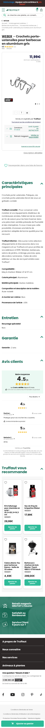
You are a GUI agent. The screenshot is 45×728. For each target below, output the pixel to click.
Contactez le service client (14, 676)
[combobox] (22, 15)
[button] (35, 104)
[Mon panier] (41, 10)
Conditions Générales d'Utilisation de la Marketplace (21, 714)
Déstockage (8, 2)
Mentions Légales (34, 718)
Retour (6, 21)
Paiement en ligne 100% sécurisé (30, 146)
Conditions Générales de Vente (22, 709)
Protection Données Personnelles (14, 718)
